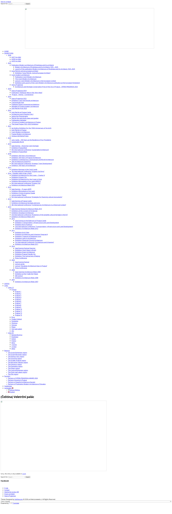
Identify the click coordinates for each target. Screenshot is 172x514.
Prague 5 (18, 299)
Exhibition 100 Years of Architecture (23, 156)
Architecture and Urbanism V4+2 (22, 114)
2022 (9, 110)
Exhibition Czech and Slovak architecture (25, 101)
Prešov (13, 341)
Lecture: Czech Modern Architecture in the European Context (35, 81)
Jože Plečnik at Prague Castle (21, 112)
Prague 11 (18, 311)
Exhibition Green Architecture (25, 252)
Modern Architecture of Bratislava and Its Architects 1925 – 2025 (36, 67)
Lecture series (20, 264)
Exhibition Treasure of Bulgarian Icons (28, 236)
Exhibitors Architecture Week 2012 (26, 229)
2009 (13, 260)
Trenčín (14, 345)
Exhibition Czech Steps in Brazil (25, 250)
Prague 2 (18, 294)
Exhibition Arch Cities (22, 232)
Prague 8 (18, 305)
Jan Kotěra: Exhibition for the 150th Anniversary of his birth (31, 128)
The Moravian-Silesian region (18, 362)
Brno (13, 317)
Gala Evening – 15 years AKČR (21, 189)
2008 (13, 270)
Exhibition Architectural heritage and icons (25, 203)
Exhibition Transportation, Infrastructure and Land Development (37, 223)
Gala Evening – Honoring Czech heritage (25, 146)
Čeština (17, 390)
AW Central (19, 276)
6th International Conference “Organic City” (26, 183)
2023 (9, 97)
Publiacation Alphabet (18, 120)
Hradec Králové (16, 319)
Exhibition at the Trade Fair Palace (26, 274)
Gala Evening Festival (22, 262)
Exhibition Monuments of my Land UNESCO (26, 181)
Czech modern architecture (20, 75)
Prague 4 (18, 297)
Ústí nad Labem (16, 329)
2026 (9, 55)
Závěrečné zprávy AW (11, 492)
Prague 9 (18, 307)
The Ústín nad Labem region (17, 372)
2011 (13, 230)
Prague (13, 290)
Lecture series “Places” (19, 195)
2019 (9, 144)
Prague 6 (18, 301)
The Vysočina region (15, 358)
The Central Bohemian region (18, 370)
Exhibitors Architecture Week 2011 (26, 244)
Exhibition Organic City (19, 177)
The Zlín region (13, 374)
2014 (9, 199)
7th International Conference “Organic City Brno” (27, 171)
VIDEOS (6, 284)
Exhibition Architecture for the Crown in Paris (26, 179)
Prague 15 (18, 315)
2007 (13, 280)
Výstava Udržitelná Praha (19, 136)
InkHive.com (19, 499)
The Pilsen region (14, 368)
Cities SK (11, 333)
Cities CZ (11, 288)
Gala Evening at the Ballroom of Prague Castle (30, 221)
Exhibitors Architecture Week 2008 (26, 278)
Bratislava (14, 337)
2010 (13, 246)
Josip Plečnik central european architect (24, 71)
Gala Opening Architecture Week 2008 (27, 272)
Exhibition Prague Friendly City (25, 254)
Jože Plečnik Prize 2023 (19, 108)
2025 (9, 63)
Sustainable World (17, 142)
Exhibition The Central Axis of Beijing (27, 256)
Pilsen (13, 327)
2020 (9, 138)
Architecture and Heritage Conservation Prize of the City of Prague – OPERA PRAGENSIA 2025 (46, 87)
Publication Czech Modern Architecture (28, 77)
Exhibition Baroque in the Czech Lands (24, 169)
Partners (7, 376)
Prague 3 (18, 295)
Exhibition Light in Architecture (25, 238)
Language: (8, 388)
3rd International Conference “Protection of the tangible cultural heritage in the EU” (39, 215)
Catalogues (8, 386)
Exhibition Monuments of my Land (23, 191)
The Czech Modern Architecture (25, 79)
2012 (13, 219)
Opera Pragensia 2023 (18, 99)
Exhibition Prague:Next (19, 148)
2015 (9, 187)
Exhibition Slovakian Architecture (22, 213)
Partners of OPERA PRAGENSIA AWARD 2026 (23, 378)
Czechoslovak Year (17, 102)
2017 (9, 167)
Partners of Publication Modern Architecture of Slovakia (27, 384)
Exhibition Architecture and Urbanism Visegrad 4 (31, 234)
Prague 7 (18, 303)
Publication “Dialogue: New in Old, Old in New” (26, 93)
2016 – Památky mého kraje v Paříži (20, 173)
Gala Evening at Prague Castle (21, 201)
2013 (9, 207)
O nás (6, 488)
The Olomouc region (15, 364)
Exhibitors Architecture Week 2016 (23, 185)
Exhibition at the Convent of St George (24, 211)
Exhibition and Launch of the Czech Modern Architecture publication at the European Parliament (47, 83)
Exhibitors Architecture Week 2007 (26, 282)
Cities (6, 286)
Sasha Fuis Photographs (19, 116)
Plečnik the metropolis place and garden (25, 118)
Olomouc (14, 323)
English (12, 392)
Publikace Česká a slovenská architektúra (25, 104)
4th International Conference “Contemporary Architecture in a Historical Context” (38, 205)
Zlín (12, 331)
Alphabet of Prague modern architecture (25, 106)
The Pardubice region (15, 366)
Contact (6, 490)
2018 (9, 154)
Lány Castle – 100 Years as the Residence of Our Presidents (31, 140)
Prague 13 (18, 313)
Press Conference (21, 258)
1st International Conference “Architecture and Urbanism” (34, 242)
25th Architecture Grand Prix (21, 162)
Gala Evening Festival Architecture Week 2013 (26, 209)
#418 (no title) (16, 59)
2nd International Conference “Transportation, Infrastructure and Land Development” (44, 227)
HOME (6, 51)
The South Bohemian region (17, 353)
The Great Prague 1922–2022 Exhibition (24, 124)
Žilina (13, 349)
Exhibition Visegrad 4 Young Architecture (29, 240)
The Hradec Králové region (17, 360)
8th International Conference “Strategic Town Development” (31, 164)
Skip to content (6, 2)
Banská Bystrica (16, 335)
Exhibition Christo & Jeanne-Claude (23, 193)
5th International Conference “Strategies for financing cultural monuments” (36, 197)
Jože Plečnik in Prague (18, 130)
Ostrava (14, 325)
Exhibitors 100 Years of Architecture (23, 165)
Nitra (13, 343)
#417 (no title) (16, 57)
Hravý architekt (9, 494)
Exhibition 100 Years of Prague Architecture (26, 158)
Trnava (13, 347)
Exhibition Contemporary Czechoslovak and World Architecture (32, 160)
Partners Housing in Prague (17, 380)
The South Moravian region (17, 355)
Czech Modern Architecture (20, 132)
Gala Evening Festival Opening (25, 248)
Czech (24, 474)
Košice (13, 339)
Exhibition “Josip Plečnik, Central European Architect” (33, 73)
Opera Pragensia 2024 (18, 91)
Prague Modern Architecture (21, 134)
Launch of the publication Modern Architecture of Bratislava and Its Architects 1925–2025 (45, 69)
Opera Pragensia (17, 85)
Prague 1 (18, 292)
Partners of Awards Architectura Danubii (21, 382)
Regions (7, 351)
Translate (16, 503)
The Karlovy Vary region (16, 357)
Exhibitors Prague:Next (19, 152)
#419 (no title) (16, 61)
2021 (9, 126)
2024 (9, 89)
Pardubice (14, 321)
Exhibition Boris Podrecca (23, 225)
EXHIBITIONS (8, 53)
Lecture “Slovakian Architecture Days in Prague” (31, 266)
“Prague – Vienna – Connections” (22, 95)
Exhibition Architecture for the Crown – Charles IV (28, 175)
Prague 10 (18, 309)
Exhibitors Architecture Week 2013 (23, 217)
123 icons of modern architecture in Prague (26, 122)
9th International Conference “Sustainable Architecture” (30, 150)
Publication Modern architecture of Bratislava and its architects (32, 65)
